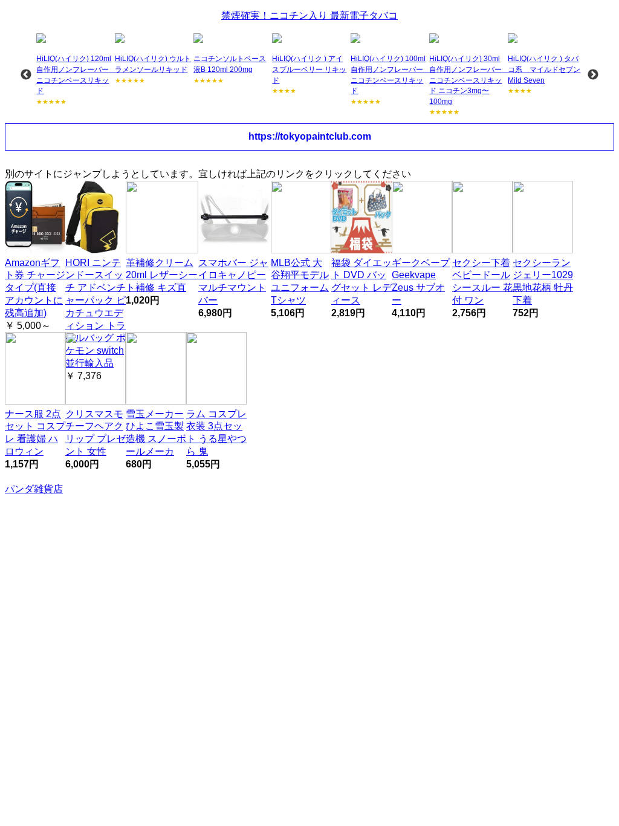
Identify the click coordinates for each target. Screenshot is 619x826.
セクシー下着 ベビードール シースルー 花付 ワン (482, 281)
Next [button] (593, 75)
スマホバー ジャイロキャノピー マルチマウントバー (233, 281)
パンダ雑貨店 (34, 489)
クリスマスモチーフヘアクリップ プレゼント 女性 (95, 433)
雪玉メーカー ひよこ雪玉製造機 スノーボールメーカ (156, 433)
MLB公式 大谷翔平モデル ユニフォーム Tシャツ (300, 281)
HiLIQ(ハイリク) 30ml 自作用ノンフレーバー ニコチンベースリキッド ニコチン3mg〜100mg (469, 79)
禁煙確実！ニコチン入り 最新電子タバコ (309, 15)
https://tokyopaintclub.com (309, 136)
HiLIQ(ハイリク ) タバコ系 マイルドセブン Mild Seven (544, 69)
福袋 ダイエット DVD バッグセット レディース (361, 281)
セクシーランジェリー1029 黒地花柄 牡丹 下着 (543, 281)
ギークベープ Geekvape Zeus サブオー (421, 281)
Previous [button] (26, 75)
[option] (74, 69)
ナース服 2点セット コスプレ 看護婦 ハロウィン (35, 433)
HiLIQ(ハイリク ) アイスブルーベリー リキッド (309, 69)
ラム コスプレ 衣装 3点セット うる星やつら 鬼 (216, 433)
